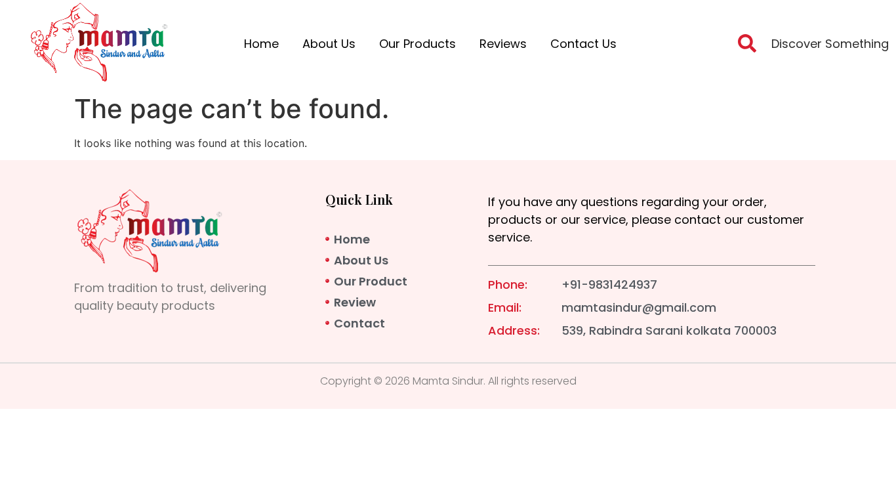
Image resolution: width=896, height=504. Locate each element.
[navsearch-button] (747, 47)
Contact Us (583, 43)
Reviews (503, 43)
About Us (329, 43)
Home (261, 43)
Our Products (417, 43)
